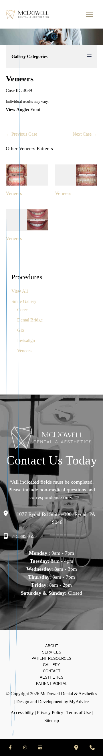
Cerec (22, 309)
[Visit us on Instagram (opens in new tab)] (25, 747)
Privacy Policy (50, 712)
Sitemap (51, 720)
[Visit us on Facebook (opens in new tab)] (10, 747)
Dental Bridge (30, 319)
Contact (51, 671)
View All (19, 291)
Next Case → (85, 134)
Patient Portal (51, 683)
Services (51, 652)
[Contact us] (92, 747)
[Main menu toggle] (89, 14)
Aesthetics (52, 677)
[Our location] (76, 747)
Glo (20, 330)
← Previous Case (21, 134)
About (51, 646)
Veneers (24, 350)
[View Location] (7, 514)
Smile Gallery (23, 301)
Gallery (51, 665)
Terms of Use (78, 712)
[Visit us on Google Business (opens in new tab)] (40, 747)
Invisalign (26, 340)
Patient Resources (51, 658)
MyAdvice (79, 701)
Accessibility (22, 712)
